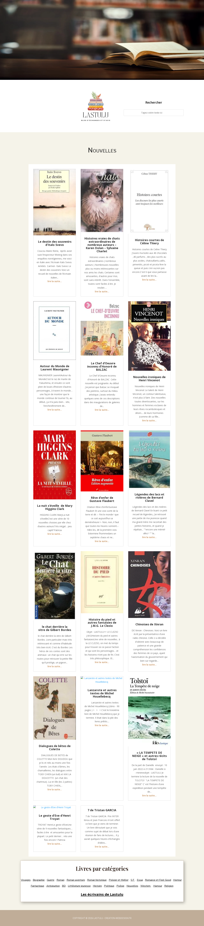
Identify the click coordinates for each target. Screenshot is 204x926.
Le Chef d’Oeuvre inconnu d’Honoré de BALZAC (102, 366)
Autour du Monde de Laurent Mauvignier (54, 367)
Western (145, 886)
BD (64, 886)
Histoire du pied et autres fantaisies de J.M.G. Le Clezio (102, 623)
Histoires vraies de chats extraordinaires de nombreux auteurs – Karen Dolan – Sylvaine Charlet (102, 244)
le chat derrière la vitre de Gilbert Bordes (54, 628)
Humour (157, 886)
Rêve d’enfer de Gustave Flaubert (102, 499)
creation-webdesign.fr (118, 918)
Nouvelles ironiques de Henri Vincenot (149, 378)
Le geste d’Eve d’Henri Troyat (55, 817)
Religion (168, 886)
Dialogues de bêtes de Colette (55, 747)
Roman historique (97, 880)
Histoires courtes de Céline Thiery (149, 241)
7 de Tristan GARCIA (102, 810)
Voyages (26, 880)
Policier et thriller (118, 880)
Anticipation (53, 886)
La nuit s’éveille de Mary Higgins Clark (54, 507)
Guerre (50, 880)
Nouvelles (132, 886)
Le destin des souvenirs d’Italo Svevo (54, 243)
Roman (60, 880)
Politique (109, 886)
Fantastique (37, 886)
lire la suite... (54, 281)
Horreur (177, 880)
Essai (140, 880)
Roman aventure (76, 880)
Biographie (39, 880)
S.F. (133, 880)
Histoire (97, 886)
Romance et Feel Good (158, 880)
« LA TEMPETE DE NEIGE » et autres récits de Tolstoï (149, 756)
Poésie (120, 886)
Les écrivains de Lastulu (102, 894)
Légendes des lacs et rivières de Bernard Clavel (149, 497)
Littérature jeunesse (79, 886)
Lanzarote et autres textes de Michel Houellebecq (102, 693)
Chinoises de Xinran (149, 624)
